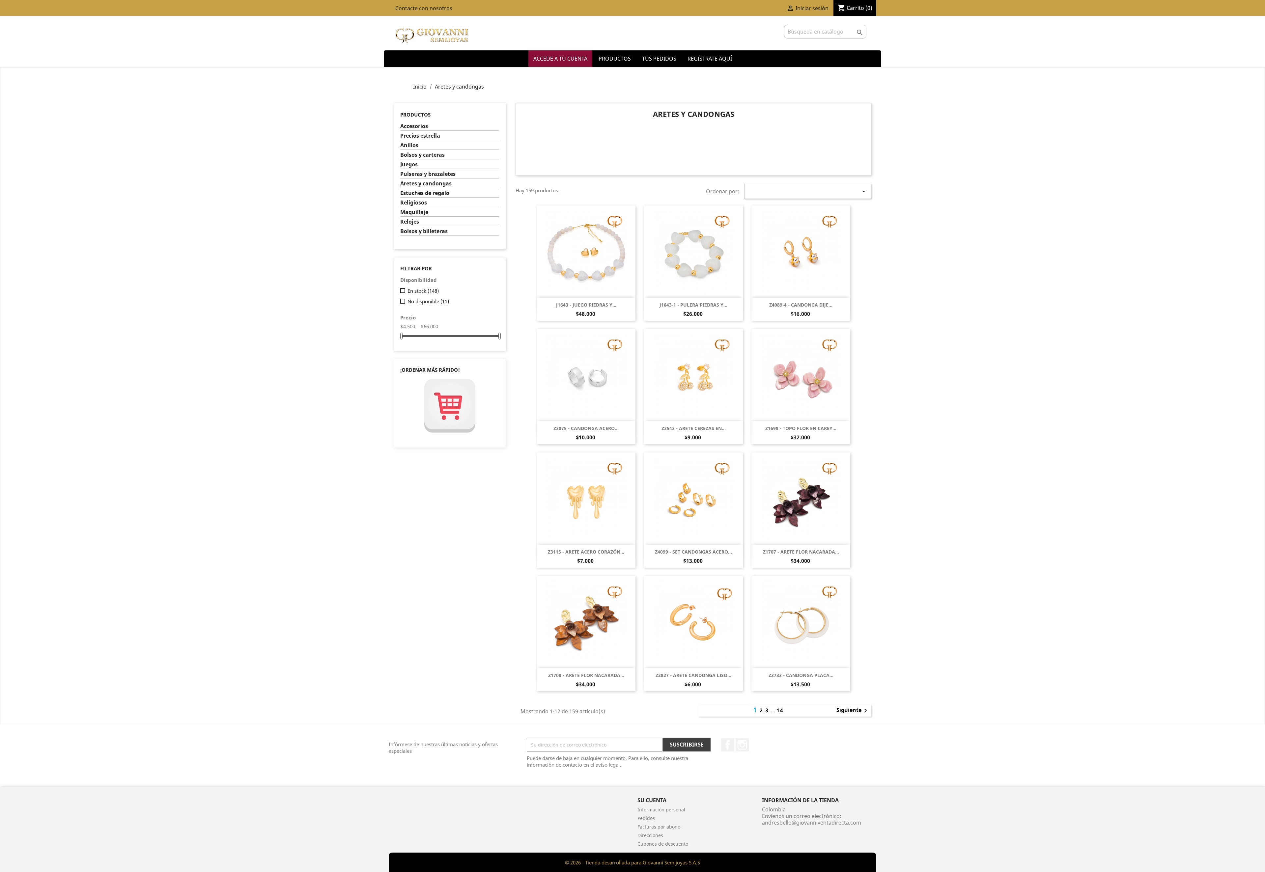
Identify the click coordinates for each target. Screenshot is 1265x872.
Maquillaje (414, 212)
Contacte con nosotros (423, 8)
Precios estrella (420, 135)
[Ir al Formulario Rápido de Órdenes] (449, 406)
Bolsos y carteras (422, 154)
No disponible (428, 301)
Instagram (742, 744)
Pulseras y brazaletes (428, 174)
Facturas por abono (658, 827)
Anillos (409, 145)
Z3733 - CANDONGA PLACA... (801, 675)
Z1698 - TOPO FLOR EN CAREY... (800, 428)
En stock (423, 290)
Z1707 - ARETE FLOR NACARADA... (801, 552)
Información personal (661, 809)
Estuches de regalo (424, 193)
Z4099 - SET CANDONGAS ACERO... (693, 552)
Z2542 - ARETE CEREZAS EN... (693, 428)
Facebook (727, 744)
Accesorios (414, 126)
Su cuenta (651, 800)
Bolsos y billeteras (424, 231)
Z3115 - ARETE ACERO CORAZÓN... (586, 552)
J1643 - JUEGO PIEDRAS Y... (586, 305)
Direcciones (650, 835)
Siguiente (852, 711)
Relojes (409, 221)
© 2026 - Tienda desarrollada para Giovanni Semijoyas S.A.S (632, 862)
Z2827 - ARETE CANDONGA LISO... (693, 675)
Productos (615, 58)
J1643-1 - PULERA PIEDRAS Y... (693, 305)
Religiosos (413, 202)
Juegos (409, 164)
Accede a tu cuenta (560, 58)
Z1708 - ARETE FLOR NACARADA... (586, 675)
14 (780, 710)
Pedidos (646, 818)
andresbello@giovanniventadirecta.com (811, 822)
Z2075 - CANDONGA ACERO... (586, 428)
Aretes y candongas (426, 183)
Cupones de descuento (662, 844)
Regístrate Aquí (710, 58)
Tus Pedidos (659, 58)
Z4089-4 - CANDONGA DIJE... (800, 305)
